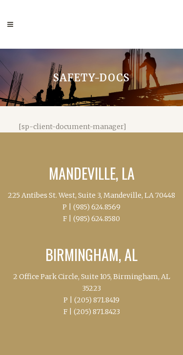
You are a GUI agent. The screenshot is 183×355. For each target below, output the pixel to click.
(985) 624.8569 (97, 207)
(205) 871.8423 (97, 311)
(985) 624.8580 (96, 218)
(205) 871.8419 (97, 300)
